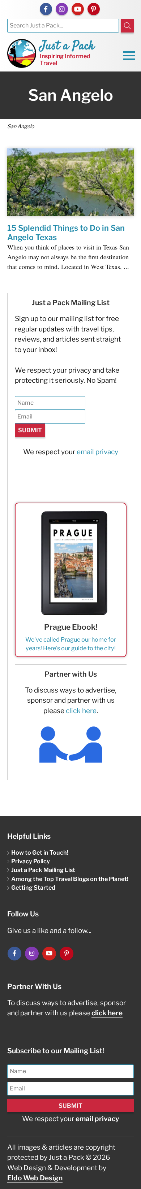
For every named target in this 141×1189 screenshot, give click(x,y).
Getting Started (33, 887)
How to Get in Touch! (39, 852)
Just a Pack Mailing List (43, 869)
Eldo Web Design (35, 1178)
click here (81, 711)
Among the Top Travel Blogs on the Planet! (69, 878)
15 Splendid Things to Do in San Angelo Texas (66, 232)
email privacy (97, 452)
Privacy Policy (30, 861)
